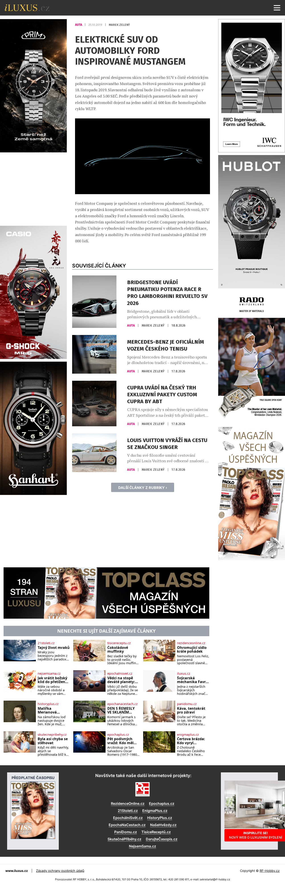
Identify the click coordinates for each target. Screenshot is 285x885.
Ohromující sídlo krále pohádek (192, 650)
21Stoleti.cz (128, 810)
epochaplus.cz (118, 734)
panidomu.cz (187, 704)
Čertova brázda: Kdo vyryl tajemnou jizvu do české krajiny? (192, 741)
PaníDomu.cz (125, 832)
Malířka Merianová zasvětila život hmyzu (50, 710)
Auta (79, 25)
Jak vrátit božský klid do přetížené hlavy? (52, 680)
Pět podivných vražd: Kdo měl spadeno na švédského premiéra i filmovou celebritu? (120, 741)
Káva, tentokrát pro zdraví (191, 710)
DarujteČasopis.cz (161, 839)
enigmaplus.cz (188, 734)
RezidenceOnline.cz (128, 803)
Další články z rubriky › (142, 487)
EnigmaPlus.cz (154, 810)
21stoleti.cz (46, 643)
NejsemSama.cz (142, 846)
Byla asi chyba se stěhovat (53, 741)
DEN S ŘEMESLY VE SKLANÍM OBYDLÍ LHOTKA (121, 710)
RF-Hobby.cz (270, 871)
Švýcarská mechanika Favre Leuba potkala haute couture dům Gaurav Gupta (192, 680)
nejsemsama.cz (49, 673)
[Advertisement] (33, 188)
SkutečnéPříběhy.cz (124, 839)
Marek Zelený (119, 25)
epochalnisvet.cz (119, 673)
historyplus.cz (48, 704)
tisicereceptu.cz (119, 643)
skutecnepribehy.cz (52, 734)
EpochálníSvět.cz (128, 817)
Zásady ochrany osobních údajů (60, 871)
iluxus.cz (183, 673)
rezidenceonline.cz (191, 643)
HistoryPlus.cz (159, 817)
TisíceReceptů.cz (156, 832)
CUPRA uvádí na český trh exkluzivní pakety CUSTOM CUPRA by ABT (162, 395)
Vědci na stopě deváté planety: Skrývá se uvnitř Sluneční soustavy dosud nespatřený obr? (121, 680)
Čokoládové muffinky (117, 650)
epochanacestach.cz (122, 704)
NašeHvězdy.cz (163, 825)
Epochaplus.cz (161, 803)
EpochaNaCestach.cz (127, 825)
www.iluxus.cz (16, 871)
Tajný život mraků (54, 648)
